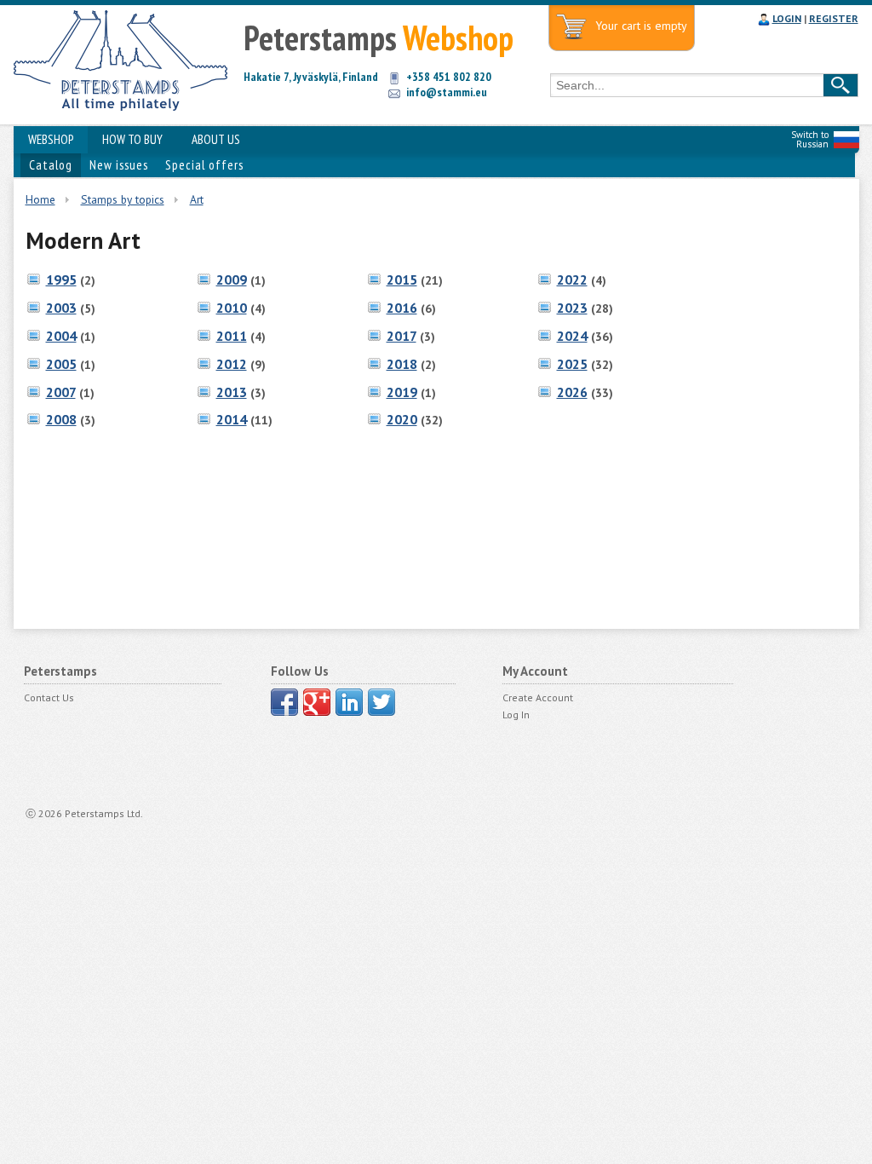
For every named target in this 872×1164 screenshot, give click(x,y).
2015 (402, 279)
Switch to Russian (810, 139)
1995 (61, 279)
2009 (231, 279)
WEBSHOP (50, 139)
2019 (402, 391)
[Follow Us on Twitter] (381, 702)
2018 (402, 363)
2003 (61, 307)
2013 (231, 391)
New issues (118, 165)
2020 (402, 419)
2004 (61, 335)
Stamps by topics (122, 199)
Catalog (50, 165)
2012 (231, 363)
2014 (231, 419)
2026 (572, 391)
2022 (572, 279)
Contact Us (49, 697)
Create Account (537, 697)
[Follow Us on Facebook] (284, 702)
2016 (402, 307)
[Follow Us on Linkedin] (349, 702)
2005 (61, 363)
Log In (516, 714)
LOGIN (786, 18)
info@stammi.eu (446, 92)
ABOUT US (216, 139)
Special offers (204, 165)
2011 (231, 335)
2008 (61, 419)
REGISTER (833, 18)
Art (197, 199)
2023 (572, 307)
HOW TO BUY (132, 139)
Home (40, 199)
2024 (572, 335)
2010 (231, 307)
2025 (572, 363)
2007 (61, 391)
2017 (401, 335)
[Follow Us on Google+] (316, 702)
